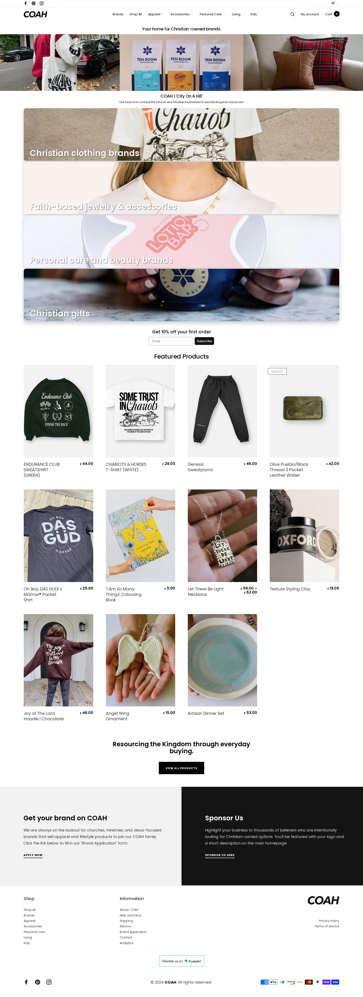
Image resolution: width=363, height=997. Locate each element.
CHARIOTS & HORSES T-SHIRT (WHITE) (126, 467)
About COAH (129, 910)
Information (132, 898)
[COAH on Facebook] (26, 3)
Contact (126, 937)
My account (310, 14)
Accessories (180, 14)
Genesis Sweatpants (200, 467)
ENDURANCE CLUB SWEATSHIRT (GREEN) (42, 470)
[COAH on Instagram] (41, 3)
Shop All (136, 14)
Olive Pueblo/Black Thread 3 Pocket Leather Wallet (289, 470)
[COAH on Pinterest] (34, 3)
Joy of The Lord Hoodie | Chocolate (44, 716)
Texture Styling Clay (290, 589)
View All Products (181, 768)
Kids (254, 14)
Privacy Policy (329, 921)
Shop (29, 898)
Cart (331, 14)
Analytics (126, 943)
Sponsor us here (220, 855)
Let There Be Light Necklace (206, 591)
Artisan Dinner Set (206, 713)
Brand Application (133, 932)
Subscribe (204, 341)
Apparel (154, 14)
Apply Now (33, 855)
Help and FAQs (131, 915)
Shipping (126, 921)
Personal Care (211, 14)
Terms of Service (327, 926)
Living (236, 14)
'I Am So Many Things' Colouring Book (124, 594)
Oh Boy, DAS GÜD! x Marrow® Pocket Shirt (43, 594)
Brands (118, 14)
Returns (125, 926)
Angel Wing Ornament (117, 716)
